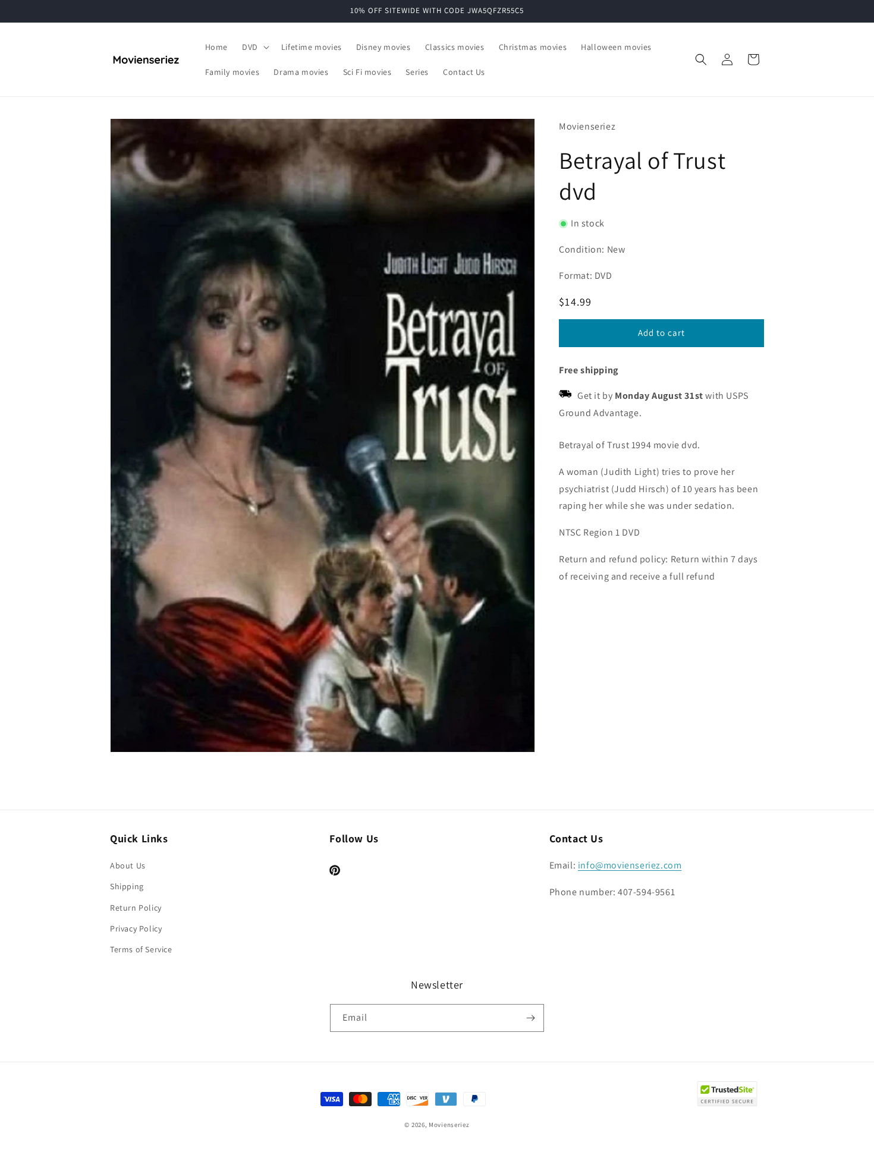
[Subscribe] (530, 1018)
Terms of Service (141, 949)
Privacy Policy (136, 928)
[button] (254, 46)
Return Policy (136, 907)
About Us (128, 865)
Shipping (127, 886)
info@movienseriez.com (630, 865)
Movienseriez (449, 1124)
